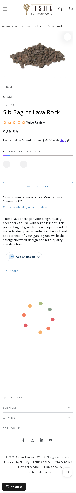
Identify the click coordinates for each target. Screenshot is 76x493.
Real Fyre (9, 105)
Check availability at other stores (26, 207)
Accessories (22, 26)
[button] (60, 9)
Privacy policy (63, 462)
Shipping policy (52, 467)
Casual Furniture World (30, 457)
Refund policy (41, 462)
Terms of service (28, 467)
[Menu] (5, 9)
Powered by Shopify (16, 462)
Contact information (40, 472)
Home (6, 26)
